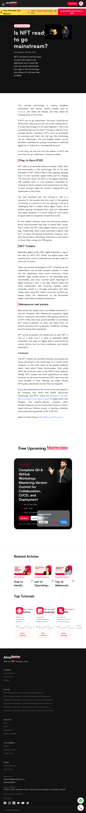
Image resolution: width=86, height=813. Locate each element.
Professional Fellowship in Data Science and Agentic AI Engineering (28, 700)
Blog (5, 723)
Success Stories (9, 673)
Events (6, 726)
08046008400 (9, 782)
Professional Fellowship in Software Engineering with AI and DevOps (28, 703)
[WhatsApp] (81, 801)
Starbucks (22, 112)
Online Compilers (10, 734)
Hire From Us (8, 677)
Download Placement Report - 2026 (72, 12)
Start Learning (22, 634)
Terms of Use (8, 769)
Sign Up (6, 746)
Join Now (24, 518)
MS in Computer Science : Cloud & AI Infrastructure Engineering (27, 696)
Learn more (36, 518)
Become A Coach (10, 750)
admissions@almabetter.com (14, 779)
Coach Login (8, 753)
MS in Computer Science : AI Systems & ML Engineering (24, 693)
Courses (72, 3)
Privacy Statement (10, 766)
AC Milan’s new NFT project (51, 417)
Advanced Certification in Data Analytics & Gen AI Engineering (26, 707)
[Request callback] (80, 808)
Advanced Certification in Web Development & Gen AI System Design (29, 710)
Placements (8, 730)
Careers (6, 680)
